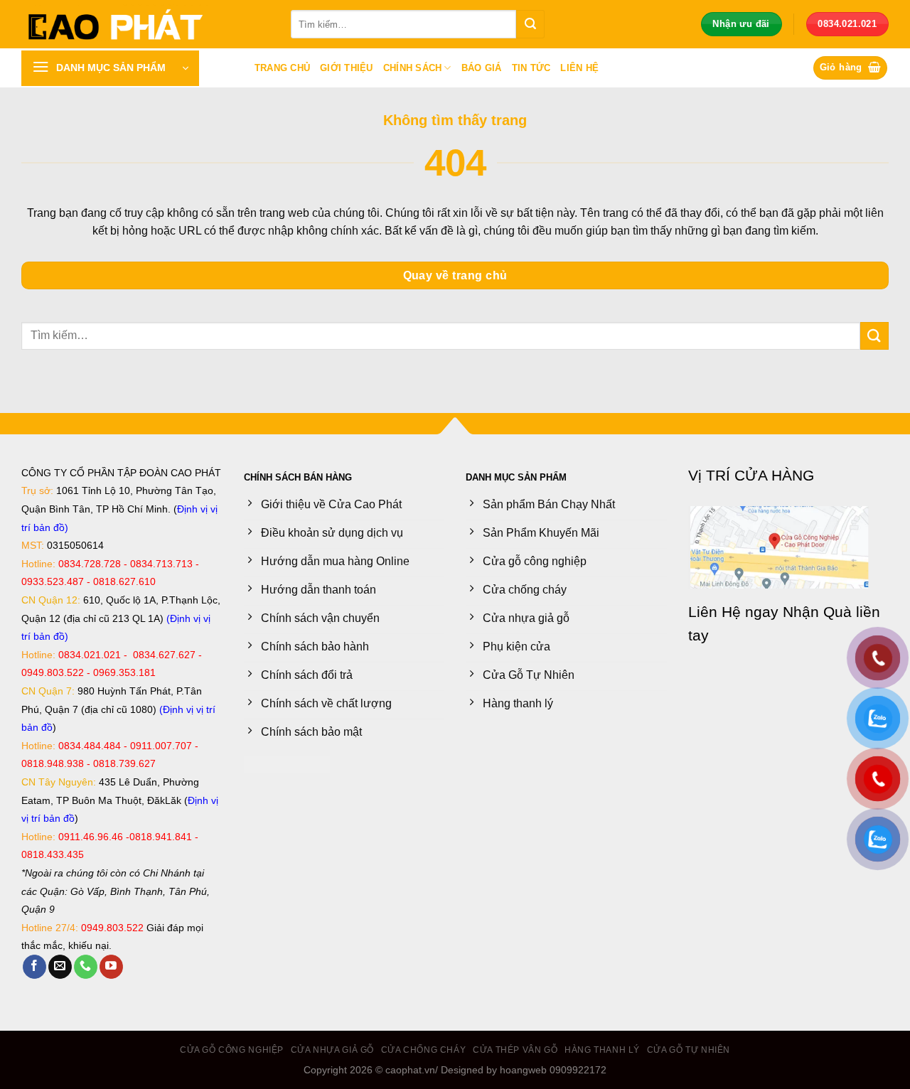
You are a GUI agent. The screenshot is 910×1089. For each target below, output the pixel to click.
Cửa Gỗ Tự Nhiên (688, 1050)
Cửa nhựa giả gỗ (332, 1050)
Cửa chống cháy (423, 1050)
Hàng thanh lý (602, 1050)
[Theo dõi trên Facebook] (34, 967)
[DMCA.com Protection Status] (287, 764)
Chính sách (412, 68)
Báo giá (481, 68)
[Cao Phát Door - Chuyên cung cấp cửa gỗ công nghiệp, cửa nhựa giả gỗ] (145, 24)
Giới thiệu (346, 68)
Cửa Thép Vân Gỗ (515, 1050)
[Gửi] (530, 24)
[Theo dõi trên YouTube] (111, 967)
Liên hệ (579, 68)
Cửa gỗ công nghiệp (232, 1050)
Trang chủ (282, 68)
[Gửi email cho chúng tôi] (60, 967)
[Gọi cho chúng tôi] (85, 967)
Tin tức (531, 68)
